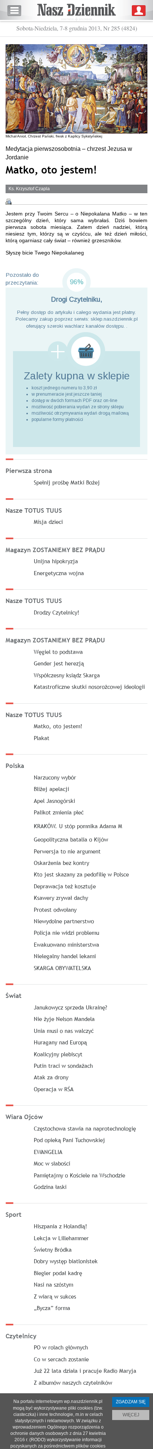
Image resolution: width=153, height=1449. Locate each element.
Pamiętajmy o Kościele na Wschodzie (79, 1175)
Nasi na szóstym (53, 1284)
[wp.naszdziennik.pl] (76, 10)
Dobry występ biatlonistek (66, 1261)
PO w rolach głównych (61, 1347)
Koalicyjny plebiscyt (58, 1054)
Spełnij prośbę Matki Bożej (67, 482)
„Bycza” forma (52, 1308)
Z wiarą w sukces (55, 1296)
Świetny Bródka (53, 1249)
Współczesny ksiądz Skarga (67, 675)
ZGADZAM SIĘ (131, 1401)
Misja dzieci (48, 521)
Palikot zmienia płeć (59, 812)
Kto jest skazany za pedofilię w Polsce (81, 874)
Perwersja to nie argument (67, 851)
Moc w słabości (52, 1163)
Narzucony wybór (55, 777)
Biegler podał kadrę (58, 1273)
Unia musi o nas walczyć (64, 1030)
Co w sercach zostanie (61, 1359)
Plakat (41, 738)
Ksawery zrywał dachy (61, 897)
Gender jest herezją (59, 663)
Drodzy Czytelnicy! (56, 612)
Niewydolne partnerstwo (64, 921)
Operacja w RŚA (54, 1089)
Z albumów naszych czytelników (73, 1382)
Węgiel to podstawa (58, 651)
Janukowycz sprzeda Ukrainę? (70, 1007)
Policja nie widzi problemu (66, 932)
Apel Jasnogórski (54, 800)
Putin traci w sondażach (63, 1065)
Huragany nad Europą (60, 1042)
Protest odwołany (55, 909)
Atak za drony (51, 1077)
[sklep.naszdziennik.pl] (76, 351)
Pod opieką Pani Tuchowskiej (69, 1140)
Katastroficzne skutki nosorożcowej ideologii (89, 686)
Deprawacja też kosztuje (65, 886)
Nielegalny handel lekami (65, 956)
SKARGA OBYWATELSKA (62, 968)
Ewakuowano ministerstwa (66, 944)
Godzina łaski (50, 1186)
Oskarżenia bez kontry (61, 862)
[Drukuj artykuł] (9, 202)
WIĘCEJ (131, 1414)
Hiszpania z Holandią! (60, 1226)
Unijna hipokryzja (56, 561)
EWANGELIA (48, 1151)
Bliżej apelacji (51, 788)
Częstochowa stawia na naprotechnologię (85, 1128)
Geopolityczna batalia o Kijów (71, 839)
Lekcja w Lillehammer (61, 1238)
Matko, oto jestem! (58, 726)
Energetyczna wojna (59, 573)
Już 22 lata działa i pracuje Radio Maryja (85, 1370)
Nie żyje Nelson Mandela (64, 1018)
